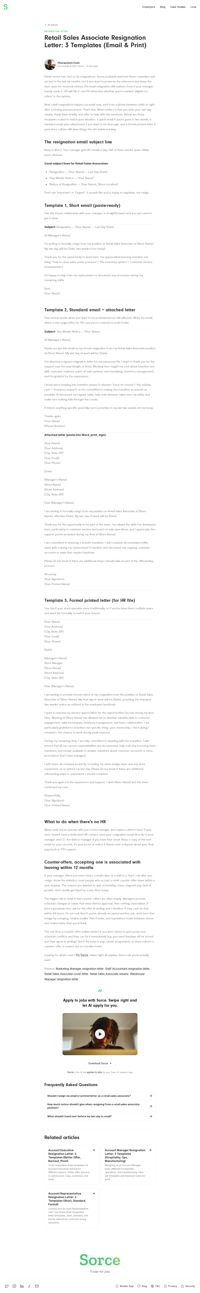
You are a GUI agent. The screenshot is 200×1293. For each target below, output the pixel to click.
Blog (162, 6)
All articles (53, 24)
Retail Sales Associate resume (109, 973)
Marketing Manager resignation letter (80, 968)
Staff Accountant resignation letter (127, 968)
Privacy (172, 1286)
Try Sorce (81, 955)
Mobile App (127, 1286)
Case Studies (177, 6)
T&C (157, 1286)
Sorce (70, 1072)
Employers (148, 6)
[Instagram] (14, 1286)
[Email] (37, 1286)
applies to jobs (94, 1072)
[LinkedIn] (22, 1286)
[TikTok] (29, 1286)
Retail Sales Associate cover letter (66, 973)
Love (193, 6)
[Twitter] (7, 1286)
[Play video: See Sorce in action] (100, 1034)
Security (190, 1286)
